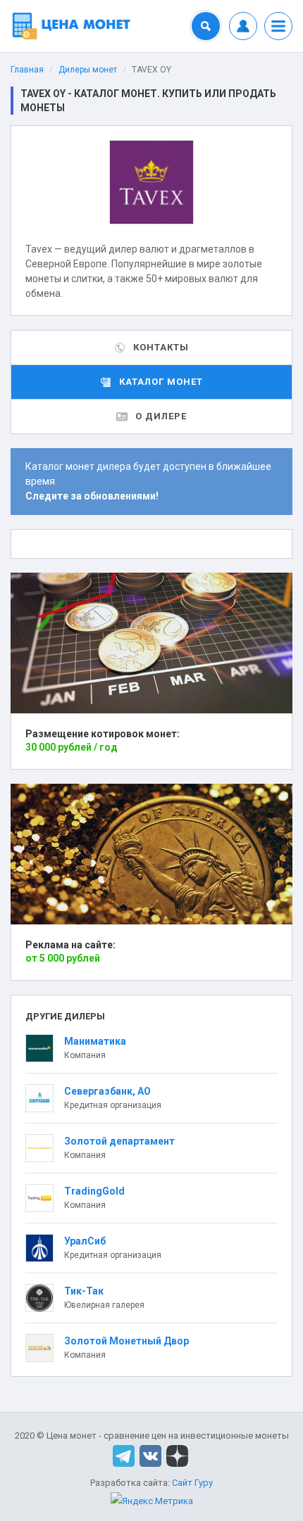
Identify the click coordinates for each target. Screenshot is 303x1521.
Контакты (161, 347)
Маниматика (95, 1041)
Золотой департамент (119, 1141)
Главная (27, 70)
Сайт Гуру (192, 1482)
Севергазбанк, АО (107, 1091)
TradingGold (94, 1191)
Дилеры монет (87, 70)
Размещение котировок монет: (102, 733)
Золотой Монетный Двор (126, 1341)
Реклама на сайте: (70, 944)
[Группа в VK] (150, 1455)
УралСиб (85, 1241)
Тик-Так (84, 1291)
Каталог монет (161, 381)
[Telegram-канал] (124, 1455)
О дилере (161, 416)
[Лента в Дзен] (177, 1455)
